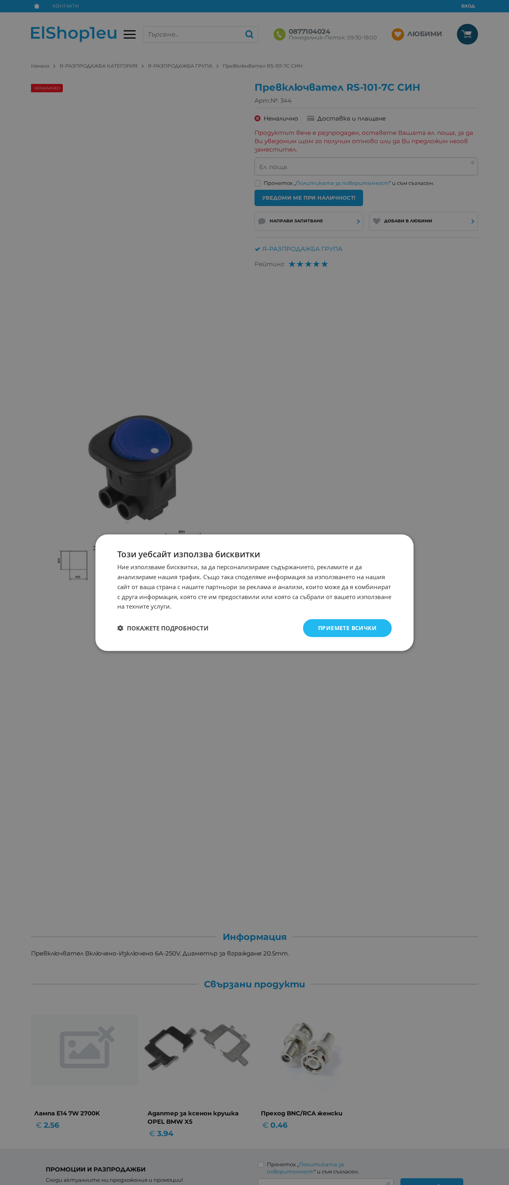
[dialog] (254, 592)
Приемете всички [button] (347, 627)
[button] (162, 628)
